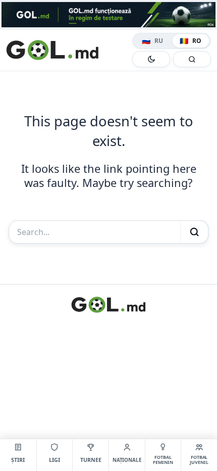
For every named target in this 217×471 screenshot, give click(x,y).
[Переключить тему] (151, 59)
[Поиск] (192, 59)
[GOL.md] (67, 50)
